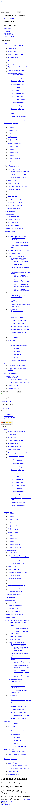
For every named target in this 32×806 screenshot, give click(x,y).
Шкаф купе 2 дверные (14, 133)
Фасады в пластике (13, 222)
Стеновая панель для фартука (12, 208)
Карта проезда (8, 28)
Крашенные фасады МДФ (15, 219)
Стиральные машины (14, 253)
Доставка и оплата (9, 36)
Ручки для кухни (12, 180)
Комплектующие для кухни (16, 73)
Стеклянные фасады (13, 216)
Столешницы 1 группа (17, 90)
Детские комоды (15, 357)
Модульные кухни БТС (14, 57)
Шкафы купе (8, 126)
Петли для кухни (12, 196)
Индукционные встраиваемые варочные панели (20, 268)
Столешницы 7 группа (17, 81)
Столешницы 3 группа (17, 106)
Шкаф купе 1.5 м (12, 127)
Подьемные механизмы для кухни (17, 186)
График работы (9, 21)
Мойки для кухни (9, 363)
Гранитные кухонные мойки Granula (18, 365)
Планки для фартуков (14, 189)
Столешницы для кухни (11, 123)
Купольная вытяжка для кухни (20, 326)
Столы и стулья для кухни (11, 376)
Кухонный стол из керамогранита (21, 382)
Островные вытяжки (17, 317)
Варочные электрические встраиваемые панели (18, 258)
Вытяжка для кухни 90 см (18, 320)
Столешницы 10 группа (18, 96)
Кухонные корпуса (9, 211)
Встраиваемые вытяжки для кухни (21, 314)
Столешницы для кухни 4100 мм (13, 228)
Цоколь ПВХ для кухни (14, 169)
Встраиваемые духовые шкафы (17, 236)
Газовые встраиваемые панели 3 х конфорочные (21, 285)
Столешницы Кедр (9, 231)
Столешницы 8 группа (17, 84)
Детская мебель (12, 340)
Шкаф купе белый (13, 146)
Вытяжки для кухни (13, 309)
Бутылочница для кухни (15, 205)
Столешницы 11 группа (18, 99)
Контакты (7, 38)
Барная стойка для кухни (15, 202)
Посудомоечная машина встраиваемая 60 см (18, 296)
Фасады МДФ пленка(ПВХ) (16, 225)
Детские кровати (16, 354)
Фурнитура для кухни (10, 165)
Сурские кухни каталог (14, 64)
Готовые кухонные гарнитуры (16, 45)
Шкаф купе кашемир (14, 158)
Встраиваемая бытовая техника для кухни (16, 234)
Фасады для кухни (9, 214)
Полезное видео (8, 34)
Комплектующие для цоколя (19, 177)
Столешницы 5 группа (17, 74)
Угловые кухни (12, 51)
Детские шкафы (15, 348)
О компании (7, 31)
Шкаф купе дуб (12, 155)
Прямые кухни (12, 48)
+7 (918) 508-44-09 (9, 18)
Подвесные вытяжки (17, 311)
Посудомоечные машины (15, 294)
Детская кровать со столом (18, 360)
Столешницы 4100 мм (17, 93)
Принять (3, 802)
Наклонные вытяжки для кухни (20, 329)
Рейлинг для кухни (13, 183)
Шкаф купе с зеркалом (14, 161)
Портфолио (7, 33)
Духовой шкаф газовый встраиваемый (18, 238)
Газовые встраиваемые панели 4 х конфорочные (21, 280)
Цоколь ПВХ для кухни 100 (19, 174)
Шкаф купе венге (13, 149)
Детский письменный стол (19, 345)
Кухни (6, 43)
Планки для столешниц (18, 120)
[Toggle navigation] (1, 410)
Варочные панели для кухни (16, 256)
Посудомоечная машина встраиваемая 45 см (18, 300)
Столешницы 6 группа (17, 78)
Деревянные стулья (13, 388)
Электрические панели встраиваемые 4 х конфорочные (21, 262)
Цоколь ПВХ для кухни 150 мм (20, 171)
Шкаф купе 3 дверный (14, 143)
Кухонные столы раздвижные (19, 379)
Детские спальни (16, 351)
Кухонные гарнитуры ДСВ (15, 54)
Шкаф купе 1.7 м (12, 130)
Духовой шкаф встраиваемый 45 (20, 242)
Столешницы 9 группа (17, 87)
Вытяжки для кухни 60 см (18, 332)
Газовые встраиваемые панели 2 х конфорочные (21, 289)
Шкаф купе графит (13, 152)
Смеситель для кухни (10, 373)
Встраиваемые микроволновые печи (18, 250)
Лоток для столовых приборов (16, 199)
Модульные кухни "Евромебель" (17, 67)
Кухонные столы (12, 377)
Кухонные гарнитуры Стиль (16, 70)
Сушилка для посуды (14, 166)
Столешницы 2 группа (17, 102)
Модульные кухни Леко (14, 60)
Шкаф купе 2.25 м (13, 140)
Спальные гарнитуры (14, 337)
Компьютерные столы (17, 342)
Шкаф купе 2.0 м (12, 137)
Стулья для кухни (13, 385)
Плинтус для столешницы (18, 116)
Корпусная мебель (9, 335)
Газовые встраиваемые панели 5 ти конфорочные (22, 275)
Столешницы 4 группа (17, 109)
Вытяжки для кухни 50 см (18, 323)
